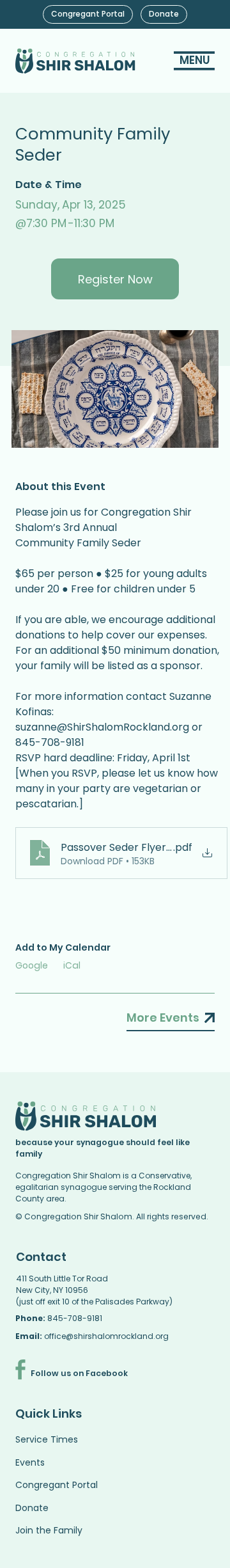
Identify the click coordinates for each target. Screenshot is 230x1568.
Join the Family (48, 1530)
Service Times (46, 1439)
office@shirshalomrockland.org (106, 1336)
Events (30, 1462)
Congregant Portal (56, 1484)
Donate (32, 1507)
